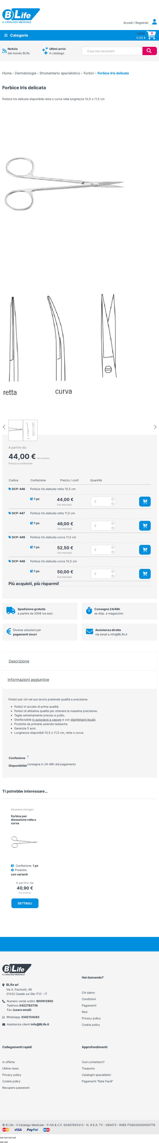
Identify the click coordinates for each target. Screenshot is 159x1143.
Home (7, 73)
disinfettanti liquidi (83, 719)
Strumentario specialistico (60, 73)
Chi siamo (88, 992)
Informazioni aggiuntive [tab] (28, 679)
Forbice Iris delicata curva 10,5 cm (53, 561)
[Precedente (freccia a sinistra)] (1, 1142)
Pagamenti (89, 1005)
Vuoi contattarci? (93, 1062)
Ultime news (10, 1068)
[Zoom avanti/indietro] (1, 1137)
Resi (84, 1012)
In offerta (8, 1062)
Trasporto (88, 1068)
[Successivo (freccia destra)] (5, 1142)
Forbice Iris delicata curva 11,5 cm (53, 537)
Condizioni (89, 999)
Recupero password (15, 1087)
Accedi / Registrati (136, 22)
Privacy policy (91, 1018)
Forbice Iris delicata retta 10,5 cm (53, 489)
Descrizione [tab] (19, 661)
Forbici (89, 73)
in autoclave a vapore (46, 719)
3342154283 (30, 1017)
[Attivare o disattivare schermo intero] (5, 1137)
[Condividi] (10, 1137)
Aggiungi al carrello (145, 501)
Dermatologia (25, 73)
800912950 (44, 1001)
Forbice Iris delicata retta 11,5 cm (52, 513)
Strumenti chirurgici (22, 809)
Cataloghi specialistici (96, 1075)
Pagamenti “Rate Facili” (97, 1081)
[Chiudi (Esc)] (14, 1137)
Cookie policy (91, 1024)
